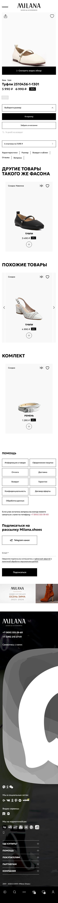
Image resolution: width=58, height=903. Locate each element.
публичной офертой (42, 559)
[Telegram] (8, 813)
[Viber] (4, 787)
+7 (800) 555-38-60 (40, 514)
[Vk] (8, 800)
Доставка (42, 472)
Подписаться (19, 572)
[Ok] (12, 800)
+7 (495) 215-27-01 (12, 636)
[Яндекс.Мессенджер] (7, 787)
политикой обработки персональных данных (20, 561)
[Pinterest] (16, 800)
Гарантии (42, 481)
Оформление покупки (43, 462)
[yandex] (4, 800)
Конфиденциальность (15, 491)
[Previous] (5, 308)
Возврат (15, 481)
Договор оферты (43, 491)
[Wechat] (11, 786)
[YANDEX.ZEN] (20, 800)
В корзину (29, 116)
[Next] (52, 308)
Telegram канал (22, 540)
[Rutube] (4, 813)
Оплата (15, 472)
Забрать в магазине (29, 125)
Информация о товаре (15, 462)
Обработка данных (15, 500)
